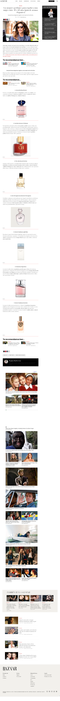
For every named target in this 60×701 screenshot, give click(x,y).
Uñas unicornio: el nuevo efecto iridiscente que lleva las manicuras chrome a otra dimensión (27, 645)
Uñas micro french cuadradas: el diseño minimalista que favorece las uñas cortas (11, 606)
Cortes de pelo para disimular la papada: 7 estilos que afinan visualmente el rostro (50, 37)
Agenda (38, 1)
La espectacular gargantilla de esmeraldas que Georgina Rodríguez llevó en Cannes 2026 (50, 24)
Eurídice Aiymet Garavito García (28, 622)
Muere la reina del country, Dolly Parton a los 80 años (49, 28)
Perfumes (11, 355)
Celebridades (26, 1)
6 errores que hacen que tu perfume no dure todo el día (14, 84)
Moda (17, 1)
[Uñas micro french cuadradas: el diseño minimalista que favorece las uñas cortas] (12, 598)
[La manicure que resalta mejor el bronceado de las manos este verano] (47, 598)
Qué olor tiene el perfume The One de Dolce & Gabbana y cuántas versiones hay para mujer (32, 64)
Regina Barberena (23, 17)
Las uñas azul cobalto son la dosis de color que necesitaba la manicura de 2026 (27, 631)
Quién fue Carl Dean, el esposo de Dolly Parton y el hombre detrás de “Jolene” (50, 19)
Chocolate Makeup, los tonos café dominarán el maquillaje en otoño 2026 (50, 32)
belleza (5, 355)
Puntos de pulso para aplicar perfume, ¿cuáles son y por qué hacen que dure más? (31, 84)
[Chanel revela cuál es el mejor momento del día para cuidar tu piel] (11, 620)
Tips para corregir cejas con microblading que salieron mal (24, 605)
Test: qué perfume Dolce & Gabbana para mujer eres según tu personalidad (32, 343)
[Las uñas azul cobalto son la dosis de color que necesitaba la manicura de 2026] (11, 630)
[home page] (4, 1)
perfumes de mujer (20, 355)
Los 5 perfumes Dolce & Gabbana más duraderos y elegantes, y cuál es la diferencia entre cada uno (14, 343)
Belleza (20, 1)
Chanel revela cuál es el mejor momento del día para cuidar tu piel (27, 620)
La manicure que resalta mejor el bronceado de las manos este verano (46, 606)
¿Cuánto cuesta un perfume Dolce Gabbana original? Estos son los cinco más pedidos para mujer (13, 64)
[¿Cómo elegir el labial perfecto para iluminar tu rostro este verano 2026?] (11, 656)
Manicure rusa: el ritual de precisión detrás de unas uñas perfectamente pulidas (35, 606)
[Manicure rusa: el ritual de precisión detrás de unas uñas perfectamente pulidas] (35, 598)
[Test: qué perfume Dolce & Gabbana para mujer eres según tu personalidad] (23, 342)
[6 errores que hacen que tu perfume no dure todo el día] (5, 83)
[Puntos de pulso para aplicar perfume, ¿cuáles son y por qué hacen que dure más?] (23, 83)
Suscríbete (51, 1)
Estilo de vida (33, 1)
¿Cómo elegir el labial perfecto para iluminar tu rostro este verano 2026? (27, 656)
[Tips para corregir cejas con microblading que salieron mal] (24, 598)
